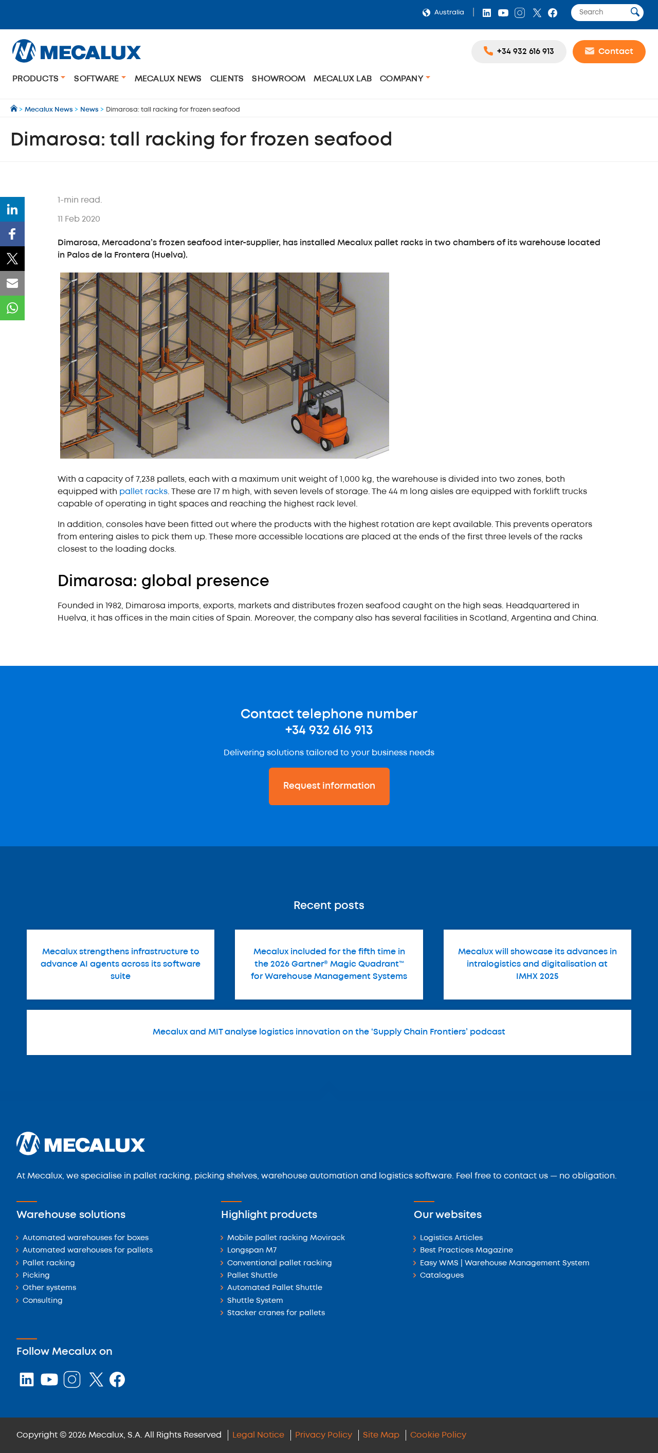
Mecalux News (168, 79)
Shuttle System (255, 1301)
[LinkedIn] (12, 209)
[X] (12, 258)
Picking (36, 1276)
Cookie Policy (438, 1435)
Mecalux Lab (343, 79)
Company (403, 79)
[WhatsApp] (12, 308)
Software (97, 79)
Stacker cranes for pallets (276, 1313)
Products (36, 79)
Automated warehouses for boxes (86, 1238)
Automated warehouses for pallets (88, 1250)
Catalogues (442, 1276)
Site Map (381, 1435)
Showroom (278, 79)
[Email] (12, 283)
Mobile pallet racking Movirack (286, 1238)
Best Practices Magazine (466, 1250)
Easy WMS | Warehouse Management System (505, 1263)
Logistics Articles (451, 1238)
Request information (329, 786)
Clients (227, 79)
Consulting (43, 1301)
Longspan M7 (252, 1250)
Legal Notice (258, 1435)
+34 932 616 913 (329, 730)
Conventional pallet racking (279, 1263)
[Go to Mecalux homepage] (14, 110)
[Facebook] (12, 234)
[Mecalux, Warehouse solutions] (76, 64)
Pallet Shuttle (252, 1276)
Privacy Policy (323, 1435)
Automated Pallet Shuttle (274, 1288)
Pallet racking (49, 1263)
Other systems (49, 1288)
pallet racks (143, 492)
